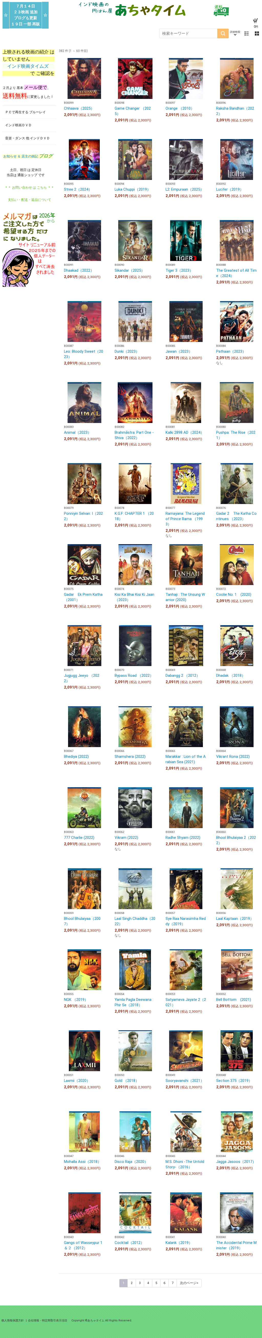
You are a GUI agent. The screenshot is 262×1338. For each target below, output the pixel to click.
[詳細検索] (235, 33)
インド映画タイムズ (28, 66)
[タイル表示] (257, 33)
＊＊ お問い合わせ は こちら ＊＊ (29, 187)
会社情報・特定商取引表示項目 (47, 1320)
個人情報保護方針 (13, 1320)
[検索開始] (223, 33)
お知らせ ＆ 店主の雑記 (28, 156)
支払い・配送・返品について (29, 200)
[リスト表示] (247, 33)
